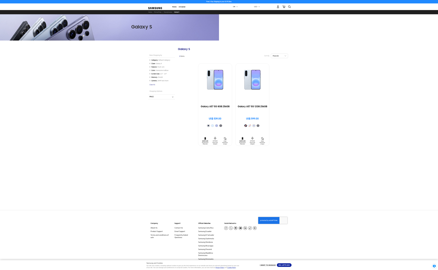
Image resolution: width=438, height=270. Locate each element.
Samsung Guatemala (206, 238)
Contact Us (179, 228)
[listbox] (215, 126)
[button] (237, 6)
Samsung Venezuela (205, 259)
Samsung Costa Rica (205, 228)
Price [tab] (151, 97)
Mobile (174, 7)
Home (150, 12)
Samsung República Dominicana (205, 254)
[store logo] (155, 5)
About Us (154, 228)
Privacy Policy (220, 267)
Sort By (266, 56)
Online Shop (157, 12)
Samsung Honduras (205, 242)
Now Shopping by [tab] (155, 55)
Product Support (157, 231)
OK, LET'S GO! (284, 265)
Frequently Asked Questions (181, 236)
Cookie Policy (231, 267)
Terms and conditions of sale (160, 236)
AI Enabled (182, 7)
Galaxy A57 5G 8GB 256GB (215, 106)
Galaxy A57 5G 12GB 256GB (252, 106)
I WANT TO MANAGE (268, 265)
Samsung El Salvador (206, 235)
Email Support (180, 231)
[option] (208, 125)
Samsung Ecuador (205, 231)
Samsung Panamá (205, 249)
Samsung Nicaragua (205, 246)
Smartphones (168, 12)
